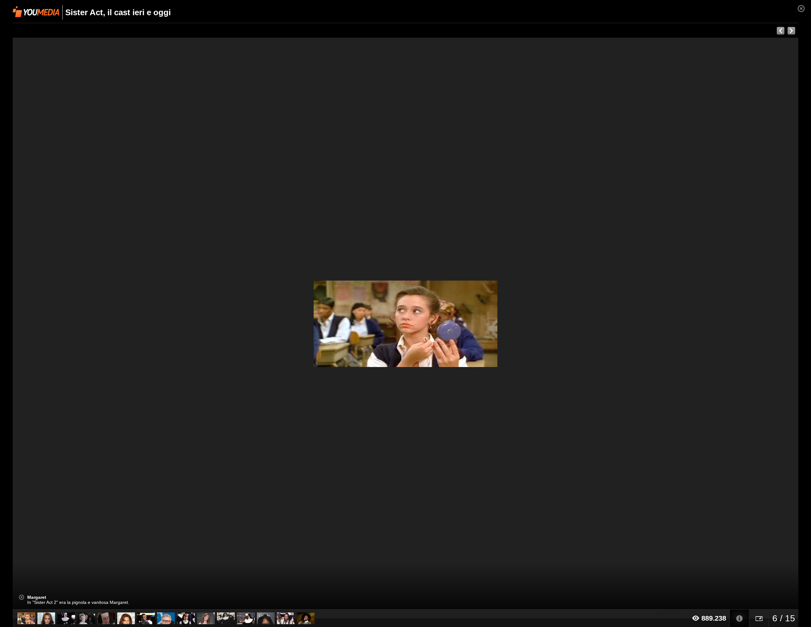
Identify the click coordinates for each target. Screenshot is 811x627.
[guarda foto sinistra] (91, 324)
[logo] (36, 11)
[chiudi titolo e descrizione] (21, 597)
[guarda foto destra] (484, 324)
